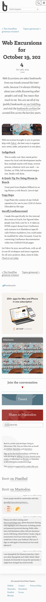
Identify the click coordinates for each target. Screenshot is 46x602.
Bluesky (26, 459)
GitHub (9, 449)
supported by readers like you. (26, 466)
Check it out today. (10, 258)
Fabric (14, 143)
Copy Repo (8, 195)
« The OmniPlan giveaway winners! (10, 273)
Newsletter (22, 589)
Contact (21, 586)
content (10, 466)
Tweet (22, 72)
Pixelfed (10, 592)
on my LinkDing (31, 104)
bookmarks (11, 285)
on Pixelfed (18, 479)
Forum (21, 592)
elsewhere (28, 449)
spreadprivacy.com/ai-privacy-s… (16, 502)
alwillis (7, 425)
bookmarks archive (27, 108)
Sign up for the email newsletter (16, 453)
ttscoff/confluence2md (15, 211)
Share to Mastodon (22, 415)
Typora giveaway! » (32, 28)
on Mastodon (20, 489)
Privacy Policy (35, 586)
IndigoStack (8, 152)
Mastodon (16, 449)
